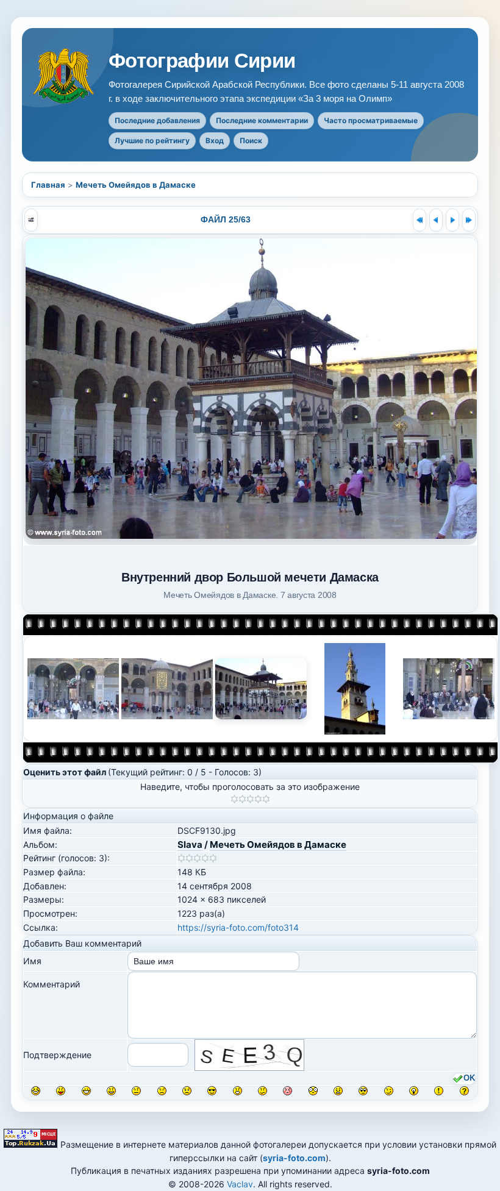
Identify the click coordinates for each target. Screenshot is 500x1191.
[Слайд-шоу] (31, 220)
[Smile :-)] (111, 1090)
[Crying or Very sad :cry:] (186, 1090)
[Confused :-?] (262, 1090)
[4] (258, 799)
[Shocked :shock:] (313, 1090)
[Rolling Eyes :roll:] (363, 1090)
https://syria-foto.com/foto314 (238, 927)
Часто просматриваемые (371, 120)
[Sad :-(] (161, 1090)
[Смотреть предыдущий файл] (436, 220)
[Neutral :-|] (136, 1090)
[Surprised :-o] (237, 1090)
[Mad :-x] (338, 1090)
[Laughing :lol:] (35, 1090)
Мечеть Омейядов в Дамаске (136, 185)
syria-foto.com (294, 1158)
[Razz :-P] (60, 1090)
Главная (48, 185)
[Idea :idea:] (413, 1090)
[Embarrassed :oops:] (287, 1090)
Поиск (251, 140)
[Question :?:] (464, 1090)
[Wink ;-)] (388, 1090)
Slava (189, 844)
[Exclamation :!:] (438, 1090)
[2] (242, 799)
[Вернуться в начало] (419, 220)
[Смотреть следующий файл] (452, 220)
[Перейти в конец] (469, 220)
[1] (234, 799)
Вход (214, 140)
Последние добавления (157, 120)
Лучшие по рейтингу (152, 140)
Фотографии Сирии (202, 61)
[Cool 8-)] (211, 1090)
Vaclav (240, 1184)
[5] (266, 799)
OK (469, 1079)
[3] (250, 799)
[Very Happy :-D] (86, 1090)
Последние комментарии (262, 120)
